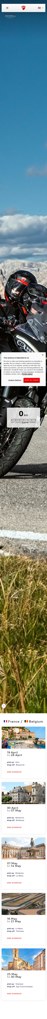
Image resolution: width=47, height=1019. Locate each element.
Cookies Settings (14, 380)
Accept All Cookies (32, 380)
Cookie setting (27, 374)
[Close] (42, 354)
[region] (23, 369)
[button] (4, 707)
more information (14, 772)
